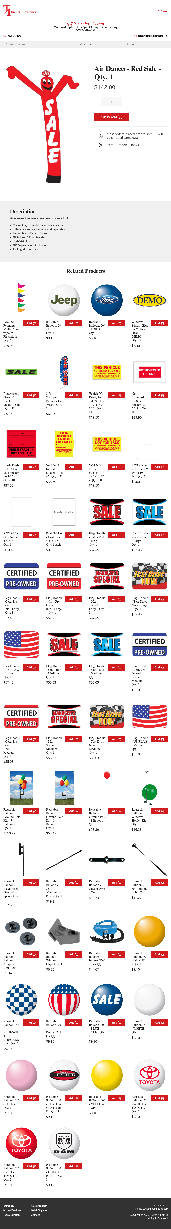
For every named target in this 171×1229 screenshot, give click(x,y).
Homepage (8, 1205)
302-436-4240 (160, 1205)
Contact (35, 1214)
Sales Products (39, 1205)
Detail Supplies (39, 1210)
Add (29, 323)
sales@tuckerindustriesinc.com (153, 35)
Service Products (12, 1210)
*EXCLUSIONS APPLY (85, 29)
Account (88, 44)
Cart (132, 44)
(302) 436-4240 (14, 35)
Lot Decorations (11, 1214)
